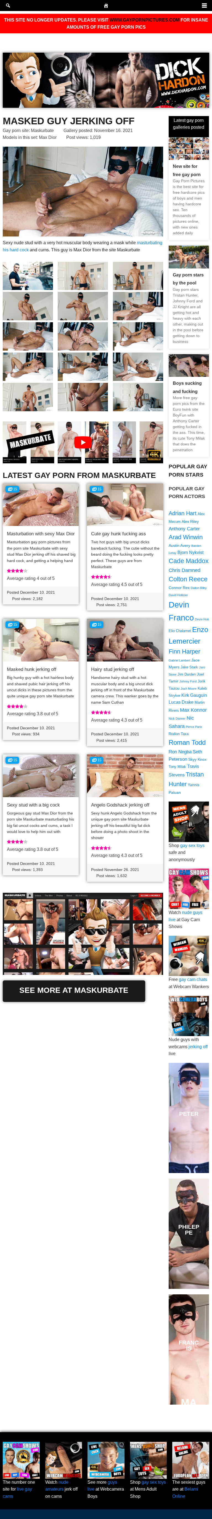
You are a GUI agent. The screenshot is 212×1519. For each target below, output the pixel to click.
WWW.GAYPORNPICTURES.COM (144, 20)
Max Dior (48, 137)
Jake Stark (189, 667)
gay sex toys (192, 845)
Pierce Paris (194, 726)
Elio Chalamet (180, 631)
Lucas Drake (181, 702)
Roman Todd (187, 742)
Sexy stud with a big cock (33, 805)
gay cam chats (193, 979)
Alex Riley (190, 521)
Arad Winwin (186, 537)
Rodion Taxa (179, 734)
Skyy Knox (197, 759)
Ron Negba (180, 751)
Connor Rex (179, 587)
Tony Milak (177, 767)
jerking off (198, 1046)
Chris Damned (184, 570)
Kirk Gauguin (194, 695)
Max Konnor (193, 710)
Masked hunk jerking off (31, 669)
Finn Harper (184, 651)
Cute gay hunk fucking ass (118, 533)
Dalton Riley (199, 588)
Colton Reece (188, 579)
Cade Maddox (189, 560)
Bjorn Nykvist (190, 552)
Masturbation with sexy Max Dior (41, 533)
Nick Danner (177, 718)
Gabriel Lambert (179, 660)
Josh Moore (189, 688)
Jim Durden (186, 674)
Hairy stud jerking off (112, 669)
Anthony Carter (184, 528)
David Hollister (178, 595)
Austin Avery (179, 545)
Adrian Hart (183, 513)
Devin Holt (202, 619)
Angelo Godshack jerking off (120, 805)
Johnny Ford (188, 681)
